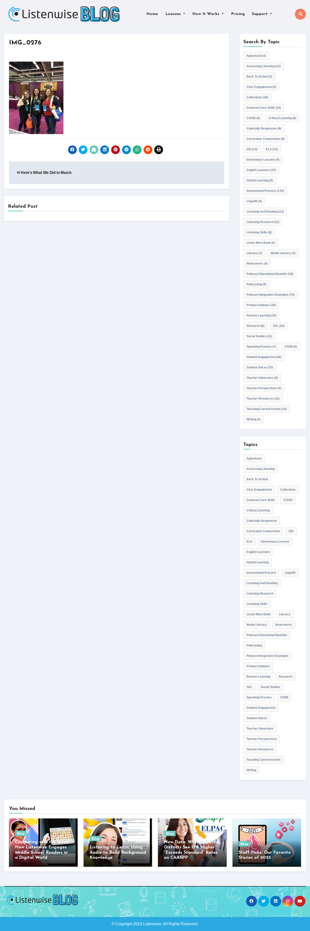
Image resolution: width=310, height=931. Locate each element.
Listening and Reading (265, 211)
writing (254, 419)
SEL (279, 326)
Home (152, 14)
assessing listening (264, 66)
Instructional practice (265, 191)
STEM (291, 346)
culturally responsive (264, 128)
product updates (261, 305)
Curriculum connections (266, 139)
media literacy (283, 253)
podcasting (256, 284)
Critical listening (282, 118)
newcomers (257, 263)
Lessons (173, 14)
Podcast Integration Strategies (270, 294)
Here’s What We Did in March (46, 173)
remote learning (261, 315)
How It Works (206, 14)
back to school (259, 76)
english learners (261, 170)
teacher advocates (262, 378)
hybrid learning (260, 180)
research (255, 326)
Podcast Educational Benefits (270, 274)
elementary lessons (263, 159)
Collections (257, 97)
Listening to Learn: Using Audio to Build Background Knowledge (118, 852)
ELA (272, 149)
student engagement (264, 357)
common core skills (264, 107)
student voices (260, 367)
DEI (252, 149)
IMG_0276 (25, 43)
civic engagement (261, 87)
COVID (253, 118)
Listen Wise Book (261, 242)
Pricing (238, 14)
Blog (21, 833)
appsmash (256, 55)
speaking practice (261, 346)
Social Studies (259, 336)
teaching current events (267, 409)
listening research (263, 222)
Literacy (254, 253)
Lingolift (254, 201)
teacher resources (263, 398)
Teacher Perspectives (264, 388)
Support (260, 14)
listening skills (259, 232)
